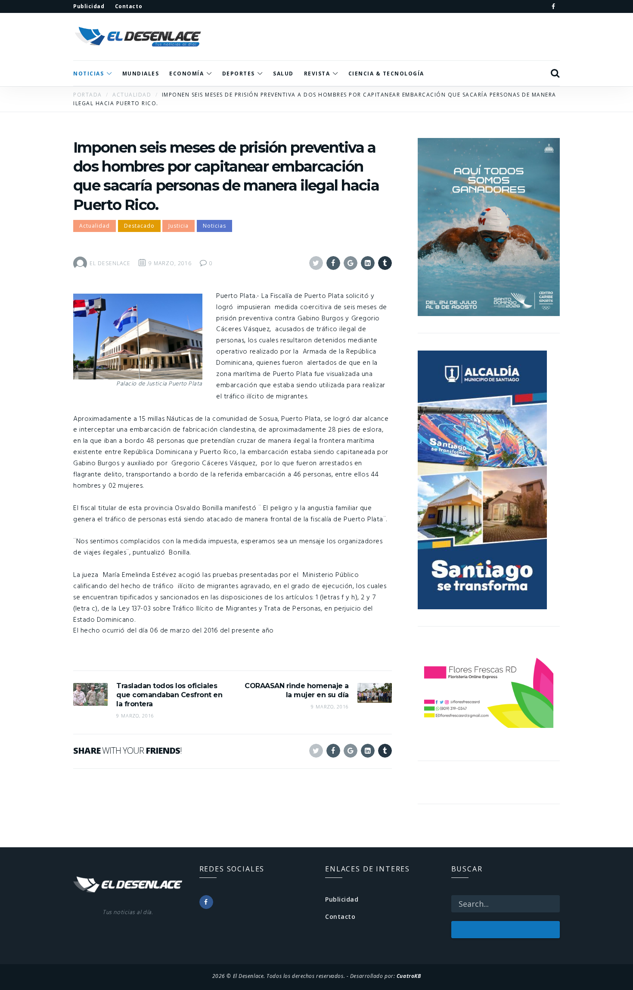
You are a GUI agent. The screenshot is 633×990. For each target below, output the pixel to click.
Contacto (340, 916)
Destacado (139, 225)
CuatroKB (409, 975)
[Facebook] (553, 6)
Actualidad (94, 225)
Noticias (214, 225)
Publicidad (342, 899)
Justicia (178, 225)
